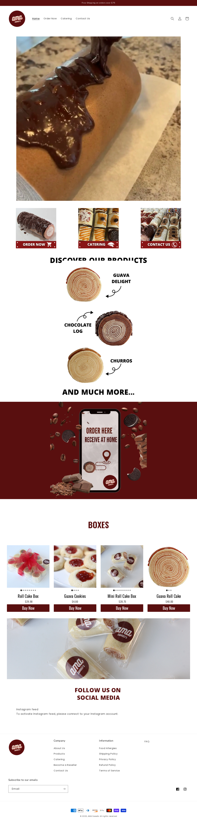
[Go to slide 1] (21, 590)
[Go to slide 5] (29, 590)
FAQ (147, 741)
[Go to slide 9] (130, 590)
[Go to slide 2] (23, 590)
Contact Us (61, 770)
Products (59, 753)
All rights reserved (108, 816)
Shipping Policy (108, 753)
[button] (172, 18)
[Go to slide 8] (35, 590)
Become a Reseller (65, 765)
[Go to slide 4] (27, 590)
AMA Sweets (93, 816)
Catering (59, 759)
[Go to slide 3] (25, 590)
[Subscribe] (64, 789)
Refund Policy (107, 765)
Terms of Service (109, 770)
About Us (59, 748)
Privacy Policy (107, 759)
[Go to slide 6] (31, 590)
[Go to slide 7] (33, 590)
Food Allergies (108, 748)
